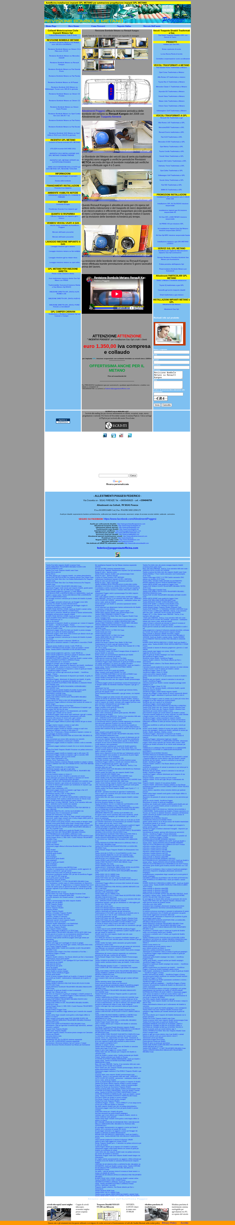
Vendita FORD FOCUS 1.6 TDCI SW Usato (109, 630)
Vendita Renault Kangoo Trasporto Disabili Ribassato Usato (162, 607)
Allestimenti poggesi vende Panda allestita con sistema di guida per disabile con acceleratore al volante (117, 1149)
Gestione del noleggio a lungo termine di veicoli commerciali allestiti (165, 693)
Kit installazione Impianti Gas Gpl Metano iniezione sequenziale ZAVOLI (173, 229)
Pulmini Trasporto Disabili (54, 908)
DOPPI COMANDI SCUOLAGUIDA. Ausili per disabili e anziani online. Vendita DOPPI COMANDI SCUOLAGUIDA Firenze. (67, 648)
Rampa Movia (50, 574)
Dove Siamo (73, 25)
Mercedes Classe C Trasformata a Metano (171, 87)
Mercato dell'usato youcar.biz (63, 232)
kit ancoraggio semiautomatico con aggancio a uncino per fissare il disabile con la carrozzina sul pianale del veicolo (116, 1128)
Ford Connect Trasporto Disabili (56, 946)
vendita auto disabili (52, 844)
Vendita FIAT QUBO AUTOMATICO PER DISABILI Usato (65, 1024)
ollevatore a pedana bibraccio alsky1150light (157, 851)
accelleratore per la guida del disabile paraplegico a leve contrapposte (165, 1008)
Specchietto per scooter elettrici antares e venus (158, 711)
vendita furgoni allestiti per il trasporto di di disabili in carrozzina (116, 1147)
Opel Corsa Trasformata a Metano (171, 72)
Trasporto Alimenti (110, 116)
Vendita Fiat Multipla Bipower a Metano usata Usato (112, 909)
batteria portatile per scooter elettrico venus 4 (157, 946)
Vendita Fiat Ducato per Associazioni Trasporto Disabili (113, 1087)
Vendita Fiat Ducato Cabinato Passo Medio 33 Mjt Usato (113, 642)
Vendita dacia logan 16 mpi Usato (106, 1048)
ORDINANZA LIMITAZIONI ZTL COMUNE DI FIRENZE (64, 196)
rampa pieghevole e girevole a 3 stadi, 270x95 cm (62, 656)
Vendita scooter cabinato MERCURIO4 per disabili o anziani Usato (116, 1194)
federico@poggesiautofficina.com (117, 388)
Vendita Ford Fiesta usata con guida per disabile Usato (63, 872)
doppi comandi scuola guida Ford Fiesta (108, 732)
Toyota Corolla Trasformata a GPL (171, 151)
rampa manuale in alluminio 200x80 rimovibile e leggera (161, 633)
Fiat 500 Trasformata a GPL (171, 185)
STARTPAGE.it (63, 422)
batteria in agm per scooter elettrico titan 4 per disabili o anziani (163, 1034)
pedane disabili (51, 850)
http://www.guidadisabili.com (129, 527)
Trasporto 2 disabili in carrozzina (56, 916)
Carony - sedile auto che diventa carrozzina (59, 925)
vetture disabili (51, 855)
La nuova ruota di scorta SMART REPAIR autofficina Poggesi (115, 929)
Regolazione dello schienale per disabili (108, 656)
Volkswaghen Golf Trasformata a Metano (172, 110)
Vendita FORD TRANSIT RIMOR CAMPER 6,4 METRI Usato (116, 1015)
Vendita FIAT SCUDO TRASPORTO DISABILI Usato (64, 586)
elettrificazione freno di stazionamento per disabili (62, 813)
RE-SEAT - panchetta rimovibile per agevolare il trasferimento (115, 792)
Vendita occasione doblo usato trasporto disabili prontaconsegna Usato (117, 1089)
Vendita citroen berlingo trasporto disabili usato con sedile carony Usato (118, 783)
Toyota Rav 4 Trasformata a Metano (171, 82)
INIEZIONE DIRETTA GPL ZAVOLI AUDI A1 (64, 298)
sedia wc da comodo (52, 621)
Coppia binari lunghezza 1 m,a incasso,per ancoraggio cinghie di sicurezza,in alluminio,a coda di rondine (66, 606)
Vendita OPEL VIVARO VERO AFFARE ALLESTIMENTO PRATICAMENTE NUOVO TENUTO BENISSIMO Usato (162, 582)
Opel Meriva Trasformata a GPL (171, 146)
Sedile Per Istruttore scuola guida (105, 709)
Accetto (184, 1222)
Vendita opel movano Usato (104, 906)
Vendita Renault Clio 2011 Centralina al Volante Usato (160, 605)
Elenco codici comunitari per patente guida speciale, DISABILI (115, 713)
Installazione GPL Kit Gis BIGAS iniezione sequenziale (172, 204)
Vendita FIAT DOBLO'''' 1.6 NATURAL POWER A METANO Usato (165, 609)
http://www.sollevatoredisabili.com (136, 543)
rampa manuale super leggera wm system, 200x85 (159, 651)
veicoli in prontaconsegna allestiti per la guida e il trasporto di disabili (117, 1082)
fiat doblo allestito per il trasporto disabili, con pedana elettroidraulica (68, 575)
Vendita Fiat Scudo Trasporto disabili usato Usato (62, 570)
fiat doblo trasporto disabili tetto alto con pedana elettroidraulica (115, 1106)
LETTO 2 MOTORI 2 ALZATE (105, 1185)
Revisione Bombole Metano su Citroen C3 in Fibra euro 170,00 (64, 50)
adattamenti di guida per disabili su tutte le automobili (63, 990)
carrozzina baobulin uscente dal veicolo (107, 800)
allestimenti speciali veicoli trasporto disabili (60, 920)
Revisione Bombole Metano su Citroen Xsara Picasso (64, 108)
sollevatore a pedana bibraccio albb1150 (155, 846)
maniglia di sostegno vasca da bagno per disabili (61, 663)
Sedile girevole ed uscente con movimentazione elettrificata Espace (67, 934)
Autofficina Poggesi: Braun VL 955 (154, 670)
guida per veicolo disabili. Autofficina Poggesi (158, 800)
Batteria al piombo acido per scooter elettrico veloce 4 (160, 1036)
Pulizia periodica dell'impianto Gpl (171, 264)
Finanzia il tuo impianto (63, 188)
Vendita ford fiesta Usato (103, 633)
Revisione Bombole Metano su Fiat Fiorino (64, 120)
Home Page (51, 25)
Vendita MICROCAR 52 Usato (56, 892)
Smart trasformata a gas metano (172, 295)
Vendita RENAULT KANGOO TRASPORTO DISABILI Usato (163, 923)
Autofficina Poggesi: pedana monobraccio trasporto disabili (162, 718)
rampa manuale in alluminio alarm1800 (155, 857)
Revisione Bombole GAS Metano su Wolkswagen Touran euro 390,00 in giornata (61, 88)
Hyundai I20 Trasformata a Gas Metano (58, 814)
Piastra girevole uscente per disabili (154, 1041)
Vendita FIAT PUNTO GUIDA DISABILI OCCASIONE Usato (163, 1045)
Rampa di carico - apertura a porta (106, 572)
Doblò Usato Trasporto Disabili (56, 1031)
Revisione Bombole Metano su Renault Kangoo (64, 63)
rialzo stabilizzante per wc (54, 619)
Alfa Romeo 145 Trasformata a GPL (171, 122)
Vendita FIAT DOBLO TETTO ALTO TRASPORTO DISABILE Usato (118, 971)
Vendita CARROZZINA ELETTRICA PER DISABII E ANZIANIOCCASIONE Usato (64, 692)
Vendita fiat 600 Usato (102, 640)
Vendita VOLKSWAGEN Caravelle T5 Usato (109, 786)
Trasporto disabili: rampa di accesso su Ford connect (159, 778)
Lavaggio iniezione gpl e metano (63, 246)
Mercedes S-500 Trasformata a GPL (171, 142)
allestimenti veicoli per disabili (56, 922)
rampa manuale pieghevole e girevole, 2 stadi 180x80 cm (64, 653)
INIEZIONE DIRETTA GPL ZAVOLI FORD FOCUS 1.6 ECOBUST (64, 306)
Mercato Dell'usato (152, 25)
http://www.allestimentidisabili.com (127, 533)
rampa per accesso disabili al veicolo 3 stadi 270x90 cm (64, 646)
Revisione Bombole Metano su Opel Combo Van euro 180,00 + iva (64, 114)
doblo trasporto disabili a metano (56, 929)
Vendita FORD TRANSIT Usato (105, 649)
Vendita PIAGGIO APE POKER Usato (107, 774)
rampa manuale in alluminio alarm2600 (155, 892)
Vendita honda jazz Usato (103, 632)
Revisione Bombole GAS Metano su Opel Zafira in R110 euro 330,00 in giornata (63, 134)
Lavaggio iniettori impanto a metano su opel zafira (62, 725)
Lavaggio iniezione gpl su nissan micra (63, 257)
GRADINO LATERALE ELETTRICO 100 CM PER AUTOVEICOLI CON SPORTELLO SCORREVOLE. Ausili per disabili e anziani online (165, 879)
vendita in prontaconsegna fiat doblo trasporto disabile (63, 901)
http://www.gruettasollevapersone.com (131, 524)
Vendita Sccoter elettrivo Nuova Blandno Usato (61, 806)
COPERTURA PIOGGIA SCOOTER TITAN (157, 820)
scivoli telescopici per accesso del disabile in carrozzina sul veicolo (67, 778)
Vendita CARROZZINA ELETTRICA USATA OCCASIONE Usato (116, 997)
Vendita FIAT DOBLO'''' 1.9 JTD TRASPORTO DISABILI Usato (67, 881)
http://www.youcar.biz (125, 541)
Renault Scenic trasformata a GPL (171, 132)
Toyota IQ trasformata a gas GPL (171, 285)
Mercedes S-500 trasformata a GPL (57, 792)
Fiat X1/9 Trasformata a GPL (171, 137)
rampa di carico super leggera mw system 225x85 (111, 1141)
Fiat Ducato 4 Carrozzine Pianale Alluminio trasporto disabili (115, 1027)
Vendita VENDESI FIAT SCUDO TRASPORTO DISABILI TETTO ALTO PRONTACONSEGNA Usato (117, 734)
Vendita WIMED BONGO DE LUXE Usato (109, 865)
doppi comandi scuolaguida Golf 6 (106, 1043)
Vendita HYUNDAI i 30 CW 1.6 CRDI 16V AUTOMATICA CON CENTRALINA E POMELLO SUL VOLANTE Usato (116, 805)
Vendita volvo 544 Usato (103, 904)
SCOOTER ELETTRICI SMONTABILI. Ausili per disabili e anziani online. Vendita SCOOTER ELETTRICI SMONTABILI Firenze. (117, 1091)
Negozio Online (124, 25)
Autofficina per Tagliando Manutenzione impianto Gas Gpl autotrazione (173, 251)
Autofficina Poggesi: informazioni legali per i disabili (160, 739)
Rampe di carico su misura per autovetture (156, 1043)
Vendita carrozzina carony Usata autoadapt (108, 981)
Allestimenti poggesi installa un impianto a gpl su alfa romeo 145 (67, 753)
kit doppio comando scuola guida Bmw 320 (109, 758)
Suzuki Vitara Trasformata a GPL (171, 156)
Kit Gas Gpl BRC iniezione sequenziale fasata (173, 235)
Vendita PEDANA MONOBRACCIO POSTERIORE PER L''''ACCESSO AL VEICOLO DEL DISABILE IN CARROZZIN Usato (116, 839)
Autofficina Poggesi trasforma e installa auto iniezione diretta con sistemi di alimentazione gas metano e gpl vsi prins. (116, 762)
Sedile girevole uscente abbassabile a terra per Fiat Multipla (114, 660)
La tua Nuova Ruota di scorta (171, 54)
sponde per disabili (52, 851)
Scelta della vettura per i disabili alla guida (109, 1111)
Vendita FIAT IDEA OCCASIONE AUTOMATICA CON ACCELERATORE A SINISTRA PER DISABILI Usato (113, 827)
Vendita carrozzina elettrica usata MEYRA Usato (61, 867)
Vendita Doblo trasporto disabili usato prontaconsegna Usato (114, 574)
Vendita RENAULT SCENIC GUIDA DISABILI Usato (160, 602)
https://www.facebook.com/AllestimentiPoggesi (130, 519)
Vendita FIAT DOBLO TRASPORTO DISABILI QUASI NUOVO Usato (69, 836)
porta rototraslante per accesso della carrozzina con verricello (65, 739)
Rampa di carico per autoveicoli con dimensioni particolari (114, 581)
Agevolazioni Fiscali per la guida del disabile (109, 670)
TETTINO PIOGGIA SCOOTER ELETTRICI (157, 755)
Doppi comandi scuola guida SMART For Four (110, 672)
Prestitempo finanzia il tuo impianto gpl (63, 209)
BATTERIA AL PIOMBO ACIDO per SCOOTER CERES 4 (162, 1025)
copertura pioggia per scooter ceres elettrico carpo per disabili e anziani (165, 756)
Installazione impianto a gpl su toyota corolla (60, 756)
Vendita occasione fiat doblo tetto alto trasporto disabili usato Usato (164, 572)
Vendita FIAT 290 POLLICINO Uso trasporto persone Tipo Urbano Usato (70, 577)
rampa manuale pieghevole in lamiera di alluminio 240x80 (114, 1140)
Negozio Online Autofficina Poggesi (57, 973)
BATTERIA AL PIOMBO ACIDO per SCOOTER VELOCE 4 (163, 1027)
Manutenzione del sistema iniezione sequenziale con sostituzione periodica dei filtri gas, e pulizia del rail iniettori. (116, 954)
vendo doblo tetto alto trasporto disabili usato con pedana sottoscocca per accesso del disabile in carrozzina (117, 1153)
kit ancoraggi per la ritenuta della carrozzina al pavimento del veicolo (165, 899)
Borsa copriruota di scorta (171, 49)
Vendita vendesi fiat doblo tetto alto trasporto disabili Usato (114, 772)
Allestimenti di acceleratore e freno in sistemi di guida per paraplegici (165, 869)
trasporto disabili (51, 843)
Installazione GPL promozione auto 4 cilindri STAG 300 (173, 198)
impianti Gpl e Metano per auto (56, 992)
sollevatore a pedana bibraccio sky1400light (157, 855)
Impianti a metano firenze (54, 841)
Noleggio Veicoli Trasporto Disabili (57, 915)
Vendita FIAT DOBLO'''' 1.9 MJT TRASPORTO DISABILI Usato (164, 1048)
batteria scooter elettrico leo (151, 944)
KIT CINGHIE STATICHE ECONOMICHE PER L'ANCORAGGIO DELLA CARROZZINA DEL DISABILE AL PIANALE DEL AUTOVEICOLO (117, 1123)
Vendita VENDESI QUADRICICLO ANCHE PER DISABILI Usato (117, 960)
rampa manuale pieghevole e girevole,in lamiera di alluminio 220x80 (68, 655)
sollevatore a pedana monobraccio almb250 (156, 950)
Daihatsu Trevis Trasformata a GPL (171, 166)
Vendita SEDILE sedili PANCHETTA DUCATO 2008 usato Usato (116, 860)
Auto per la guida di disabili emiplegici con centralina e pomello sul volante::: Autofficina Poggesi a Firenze (165, 836)
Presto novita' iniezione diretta (63, 273)
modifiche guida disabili (54, 853)
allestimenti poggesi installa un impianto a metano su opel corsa (66, 728)
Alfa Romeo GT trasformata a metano (171, 77)
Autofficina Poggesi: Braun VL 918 (154, 686)
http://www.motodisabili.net (129, 529)
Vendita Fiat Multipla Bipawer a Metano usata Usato (112, 908)
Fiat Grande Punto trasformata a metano (59, 727)
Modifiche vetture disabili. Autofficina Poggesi (158, 658)
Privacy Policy (169, 1222)
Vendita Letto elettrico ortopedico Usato (108, 711)
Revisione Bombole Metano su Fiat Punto (59, 706)
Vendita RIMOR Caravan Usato (56, 969)
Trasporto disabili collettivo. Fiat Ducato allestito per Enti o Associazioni (69, 957)
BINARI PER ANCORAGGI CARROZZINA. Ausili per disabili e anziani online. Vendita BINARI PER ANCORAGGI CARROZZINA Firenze (117, 1136)
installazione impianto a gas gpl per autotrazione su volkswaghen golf (117, 902)
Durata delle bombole (63, 181)
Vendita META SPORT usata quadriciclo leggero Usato (160, 584)
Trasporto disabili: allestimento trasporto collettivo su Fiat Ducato (164, 785)
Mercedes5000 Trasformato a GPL (171, 127)
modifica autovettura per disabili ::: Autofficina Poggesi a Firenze (164, 974)
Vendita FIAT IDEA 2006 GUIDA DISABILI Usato (159, 600)
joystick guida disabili (53, 974)
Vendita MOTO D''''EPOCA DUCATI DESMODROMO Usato (66, 700)
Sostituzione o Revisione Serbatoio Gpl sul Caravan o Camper (64, 315)
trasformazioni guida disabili (55, 858)
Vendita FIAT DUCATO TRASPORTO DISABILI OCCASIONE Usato (69, 781)
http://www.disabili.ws (125, 538)
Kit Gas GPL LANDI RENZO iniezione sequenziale (173, 218)
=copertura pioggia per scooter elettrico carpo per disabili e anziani (164, 758)
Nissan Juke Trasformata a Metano (171, 101)
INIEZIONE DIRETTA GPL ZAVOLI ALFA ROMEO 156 (64, 293)
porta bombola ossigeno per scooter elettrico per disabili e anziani (164, 713)
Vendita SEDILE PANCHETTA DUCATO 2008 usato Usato (114, 677)
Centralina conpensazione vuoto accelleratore (173, 59)
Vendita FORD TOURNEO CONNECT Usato (110, 614)
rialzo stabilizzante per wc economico (58, 662)
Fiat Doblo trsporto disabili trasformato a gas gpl (158, 999)
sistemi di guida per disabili (55, 862)
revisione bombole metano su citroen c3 (59, 774)
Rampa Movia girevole (53, 572)
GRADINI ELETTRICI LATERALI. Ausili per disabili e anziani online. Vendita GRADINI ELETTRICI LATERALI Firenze (69, 659)
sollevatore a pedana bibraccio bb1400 (155, 850)
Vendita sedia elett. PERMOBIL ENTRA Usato (110, 676)
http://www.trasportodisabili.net (129, 525)
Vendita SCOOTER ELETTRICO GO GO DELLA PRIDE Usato (116, 674)
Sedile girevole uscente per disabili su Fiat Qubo (110, 658)
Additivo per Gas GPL (171, 44)
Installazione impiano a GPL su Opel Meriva (60, 793)
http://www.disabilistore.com (129, 540)
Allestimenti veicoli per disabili (153, 1038)
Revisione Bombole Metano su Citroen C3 (64, 100)
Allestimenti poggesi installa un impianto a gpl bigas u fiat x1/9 (67, 790)
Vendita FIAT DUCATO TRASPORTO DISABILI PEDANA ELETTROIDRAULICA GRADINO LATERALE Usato (65, 833)
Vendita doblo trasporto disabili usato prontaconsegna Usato (114, 612)
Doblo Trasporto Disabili (54, 906)
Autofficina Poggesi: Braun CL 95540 (155, 672)
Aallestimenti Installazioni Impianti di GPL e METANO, (113, 579)
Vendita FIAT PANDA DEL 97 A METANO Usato (62, 767)
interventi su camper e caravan (104, 1045)
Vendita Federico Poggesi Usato (56, 1009)
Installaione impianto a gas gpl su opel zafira (60, 769)
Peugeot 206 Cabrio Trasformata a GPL (171, 161)
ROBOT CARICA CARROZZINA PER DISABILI (62, 779)
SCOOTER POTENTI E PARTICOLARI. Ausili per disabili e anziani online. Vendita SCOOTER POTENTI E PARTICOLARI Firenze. (117, 1095)
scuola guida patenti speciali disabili (57, 878)
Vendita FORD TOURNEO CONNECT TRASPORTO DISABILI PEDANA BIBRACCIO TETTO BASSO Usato (116, 624)
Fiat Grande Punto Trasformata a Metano (171, 67)
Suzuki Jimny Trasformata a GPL (172, 180)
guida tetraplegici (51, 864)
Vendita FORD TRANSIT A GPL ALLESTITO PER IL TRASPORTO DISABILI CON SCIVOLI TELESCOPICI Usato (118, 831)
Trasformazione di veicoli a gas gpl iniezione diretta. (112, 644)
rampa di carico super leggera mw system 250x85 (111, 1050)
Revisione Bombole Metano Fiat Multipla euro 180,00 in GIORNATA (64, 43)
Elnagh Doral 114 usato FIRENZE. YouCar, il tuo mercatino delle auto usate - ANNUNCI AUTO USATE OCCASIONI (69, 803)
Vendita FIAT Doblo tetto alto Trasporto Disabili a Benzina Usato (116, 918)
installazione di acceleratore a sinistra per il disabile (62, 741)
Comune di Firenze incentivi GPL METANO (64, 142)
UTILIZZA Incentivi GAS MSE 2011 (63, 149)
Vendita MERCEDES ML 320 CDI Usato (108, 637)
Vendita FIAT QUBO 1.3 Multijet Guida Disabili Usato (161, 604)
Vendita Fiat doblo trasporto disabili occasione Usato (63, 565)
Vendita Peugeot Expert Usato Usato (106, 1022)
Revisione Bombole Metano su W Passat (63, 82)
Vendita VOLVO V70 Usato (104, 811)
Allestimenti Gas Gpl (171, 309)
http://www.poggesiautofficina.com (128, 531)
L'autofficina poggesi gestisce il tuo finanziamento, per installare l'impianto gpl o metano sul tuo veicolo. (66, 712)
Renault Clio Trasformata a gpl (171, 118)
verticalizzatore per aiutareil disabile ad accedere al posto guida (66, 690)
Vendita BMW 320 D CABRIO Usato (107, 874)
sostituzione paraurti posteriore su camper (59, 997)
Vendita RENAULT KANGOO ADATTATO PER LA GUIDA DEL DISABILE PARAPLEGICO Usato (164, 921)
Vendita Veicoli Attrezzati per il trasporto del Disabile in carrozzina (116, 1046)
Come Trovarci (98, 25)
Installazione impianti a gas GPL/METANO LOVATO (172, 242)
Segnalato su (63, 420)
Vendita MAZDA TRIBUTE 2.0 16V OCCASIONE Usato (114, 855)
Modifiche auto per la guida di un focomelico (157, 702)
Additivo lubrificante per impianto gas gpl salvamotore (112, 911)
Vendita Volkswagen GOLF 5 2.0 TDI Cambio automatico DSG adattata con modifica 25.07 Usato (163, 578)
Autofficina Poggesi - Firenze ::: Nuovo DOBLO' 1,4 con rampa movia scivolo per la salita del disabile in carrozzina (118, 1103)
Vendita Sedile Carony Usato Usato (106, 976)
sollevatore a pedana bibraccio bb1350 (155, 848)
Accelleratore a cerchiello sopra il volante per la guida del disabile (164, 930)
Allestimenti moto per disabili (56, 879)
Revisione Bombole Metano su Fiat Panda (64, 76)
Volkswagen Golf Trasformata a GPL (171, 175)
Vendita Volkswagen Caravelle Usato (154, 590)
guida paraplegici (51, 860)
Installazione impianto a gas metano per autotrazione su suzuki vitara (68, 783)
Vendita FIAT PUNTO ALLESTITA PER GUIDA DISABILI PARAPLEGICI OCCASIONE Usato (114, 857)
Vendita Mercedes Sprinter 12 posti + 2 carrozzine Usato (113, 966)
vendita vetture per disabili (54, 981)
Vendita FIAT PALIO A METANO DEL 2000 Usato (111, 781)
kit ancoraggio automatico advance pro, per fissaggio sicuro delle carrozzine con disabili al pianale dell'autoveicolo (67, 603)
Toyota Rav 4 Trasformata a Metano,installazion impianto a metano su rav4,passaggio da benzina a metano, (68, 733)
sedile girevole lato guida (54, 966)
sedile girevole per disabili (54, 962)
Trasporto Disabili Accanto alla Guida (58, 918)
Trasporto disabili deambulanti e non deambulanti (62, 923)
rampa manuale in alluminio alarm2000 (155, 888)
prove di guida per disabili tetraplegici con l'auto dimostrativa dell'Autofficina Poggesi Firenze (162, 655)
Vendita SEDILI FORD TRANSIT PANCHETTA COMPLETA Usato (117, 1034)
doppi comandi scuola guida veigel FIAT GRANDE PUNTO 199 (67, 1018)
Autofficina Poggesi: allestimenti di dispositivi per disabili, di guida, (68, 679)
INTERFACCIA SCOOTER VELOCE (155, 753)
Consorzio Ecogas (63, 204)
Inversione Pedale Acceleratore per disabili (108, 720)
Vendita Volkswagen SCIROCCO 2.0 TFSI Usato (62, 930)
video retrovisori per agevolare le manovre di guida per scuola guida (117, 785)
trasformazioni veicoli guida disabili (57, 959)
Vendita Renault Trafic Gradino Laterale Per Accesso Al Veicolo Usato (68, 799)
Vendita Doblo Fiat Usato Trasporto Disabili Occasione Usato (66, 894)
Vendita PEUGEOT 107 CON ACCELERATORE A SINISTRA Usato (68, 797)
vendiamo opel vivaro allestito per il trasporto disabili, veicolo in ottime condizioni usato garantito (116, 1116)
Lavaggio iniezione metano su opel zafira (64, 262)
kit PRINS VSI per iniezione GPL (172, 224)
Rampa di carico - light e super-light (106, 583)
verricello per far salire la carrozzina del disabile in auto (63, 681)
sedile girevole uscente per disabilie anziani (156, 902)
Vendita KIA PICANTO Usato (104, 639)
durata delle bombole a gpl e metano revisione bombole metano (115, 760)
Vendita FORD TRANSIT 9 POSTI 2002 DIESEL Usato (113, 862)
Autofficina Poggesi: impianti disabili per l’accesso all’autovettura (164, 720)
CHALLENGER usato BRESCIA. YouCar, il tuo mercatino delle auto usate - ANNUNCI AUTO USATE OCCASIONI (118, 717)
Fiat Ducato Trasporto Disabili (56, 927)
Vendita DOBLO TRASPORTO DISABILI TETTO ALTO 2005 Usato (68, 932)
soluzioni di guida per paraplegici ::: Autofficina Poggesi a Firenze (164, 983)
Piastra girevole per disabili (104, 714)
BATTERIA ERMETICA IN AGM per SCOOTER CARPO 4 (162, 1024)
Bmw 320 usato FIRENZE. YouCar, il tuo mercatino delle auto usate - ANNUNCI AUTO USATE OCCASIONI (118, 1065)
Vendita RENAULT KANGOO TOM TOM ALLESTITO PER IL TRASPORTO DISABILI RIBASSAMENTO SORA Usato (116, 835)
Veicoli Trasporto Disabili (54, 904)
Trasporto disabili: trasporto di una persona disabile (159, 783)
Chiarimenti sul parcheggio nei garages (63, 176)
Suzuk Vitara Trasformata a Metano (171, 96)
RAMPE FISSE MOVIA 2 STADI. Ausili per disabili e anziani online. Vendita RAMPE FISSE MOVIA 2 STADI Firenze (69, 610)
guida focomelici (51, 865)
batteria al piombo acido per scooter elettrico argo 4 (159, 1029)
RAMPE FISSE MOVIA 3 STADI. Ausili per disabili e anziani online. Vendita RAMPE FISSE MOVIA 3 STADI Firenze (69, 617)
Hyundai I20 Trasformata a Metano (171, 91)
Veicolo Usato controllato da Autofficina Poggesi (64, 226)
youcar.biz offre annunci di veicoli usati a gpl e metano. (64, 718)
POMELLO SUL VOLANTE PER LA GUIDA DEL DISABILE (115, 1020)
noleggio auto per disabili (54, 902)
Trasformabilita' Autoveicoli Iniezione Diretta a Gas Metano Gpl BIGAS (64, 286)
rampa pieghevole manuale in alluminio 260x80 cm (62, 640)
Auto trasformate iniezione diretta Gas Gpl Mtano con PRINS (64, 279)
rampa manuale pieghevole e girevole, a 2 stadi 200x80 (63, 591)
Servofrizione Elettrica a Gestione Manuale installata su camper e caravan (69, 762)
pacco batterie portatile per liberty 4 (154, 948)
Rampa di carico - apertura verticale (106, 575)
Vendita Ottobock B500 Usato (104, 1190)
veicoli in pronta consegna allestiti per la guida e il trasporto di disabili (69, 976)
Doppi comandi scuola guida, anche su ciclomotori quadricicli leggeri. (117, 825)
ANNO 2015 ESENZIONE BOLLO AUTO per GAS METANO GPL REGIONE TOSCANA (63, 168)
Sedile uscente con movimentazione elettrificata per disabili (114, 655)
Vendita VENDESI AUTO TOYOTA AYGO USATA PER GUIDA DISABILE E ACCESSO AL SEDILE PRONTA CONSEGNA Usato (117, 585)
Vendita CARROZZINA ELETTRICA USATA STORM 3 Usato (115, 922)
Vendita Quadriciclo (52, 1038)
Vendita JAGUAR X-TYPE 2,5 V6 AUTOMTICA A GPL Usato (115, 853)
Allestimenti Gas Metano (171, 304)
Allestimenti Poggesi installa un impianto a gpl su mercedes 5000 (67, 755)
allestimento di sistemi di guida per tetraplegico (158, 802)
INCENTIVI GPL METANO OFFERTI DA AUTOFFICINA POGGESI (64, 161)
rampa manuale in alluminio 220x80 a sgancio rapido (112, 611)
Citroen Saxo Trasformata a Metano (171, 106)
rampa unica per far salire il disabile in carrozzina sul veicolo (65, 776)
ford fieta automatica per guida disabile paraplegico (111, 1113)
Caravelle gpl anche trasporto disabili (171, 290)
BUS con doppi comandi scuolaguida (107, 706)
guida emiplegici (51, 857)
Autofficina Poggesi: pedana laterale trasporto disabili (160, 691)
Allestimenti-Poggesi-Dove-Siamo (154, 1039)
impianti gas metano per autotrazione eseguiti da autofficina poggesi (117, 985)
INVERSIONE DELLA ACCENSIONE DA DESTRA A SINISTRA (164, 706)
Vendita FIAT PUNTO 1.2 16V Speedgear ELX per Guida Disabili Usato (69, 960)
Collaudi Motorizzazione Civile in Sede (63, 35)
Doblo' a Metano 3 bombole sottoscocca (171, 280)
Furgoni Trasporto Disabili (54, 911)
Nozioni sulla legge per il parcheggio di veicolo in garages (64, 943)
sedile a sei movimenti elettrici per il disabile (157, 932)
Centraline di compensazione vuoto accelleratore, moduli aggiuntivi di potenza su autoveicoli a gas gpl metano (68, 870)
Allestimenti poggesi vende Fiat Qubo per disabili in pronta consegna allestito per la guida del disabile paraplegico (68, 631)
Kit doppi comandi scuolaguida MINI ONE (60, 895)
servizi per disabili (52, 967)
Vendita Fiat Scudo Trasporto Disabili (107, 1101)
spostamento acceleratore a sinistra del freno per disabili (64, 936)
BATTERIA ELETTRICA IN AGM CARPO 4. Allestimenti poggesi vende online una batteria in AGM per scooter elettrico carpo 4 (165, 993)
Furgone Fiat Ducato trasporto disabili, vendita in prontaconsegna (116, 1085)
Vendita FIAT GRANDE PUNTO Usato (59, 695)
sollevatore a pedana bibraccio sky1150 (155, 853)
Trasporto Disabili (52, 909)
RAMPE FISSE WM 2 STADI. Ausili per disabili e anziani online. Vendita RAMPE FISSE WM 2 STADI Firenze (117, 1179)
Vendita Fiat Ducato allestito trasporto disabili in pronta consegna (116, 1083)
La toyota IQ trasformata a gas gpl (106, 916)
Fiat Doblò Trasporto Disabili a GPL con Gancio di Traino (173, 36)
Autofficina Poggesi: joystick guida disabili (157, 704)
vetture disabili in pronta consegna (57, 971)
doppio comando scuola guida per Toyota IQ (109, 707)
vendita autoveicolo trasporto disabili (155, 674)
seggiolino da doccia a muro (152, 653)
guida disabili (50, 955)
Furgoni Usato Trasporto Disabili (56, 1029)
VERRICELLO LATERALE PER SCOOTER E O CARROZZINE (164, 748)
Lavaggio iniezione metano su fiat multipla (64, 251)
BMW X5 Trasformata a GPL (171, 190)
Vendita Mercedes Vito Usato (104, 864)
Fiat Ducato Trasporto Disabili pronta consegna (110, 1099)
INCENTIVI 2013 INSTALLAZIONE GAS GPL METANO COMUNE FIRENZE (64, 154)
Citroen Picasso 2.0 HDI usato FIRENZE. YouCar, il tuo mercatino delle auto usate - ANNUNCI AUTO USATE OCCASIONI (164, 611)
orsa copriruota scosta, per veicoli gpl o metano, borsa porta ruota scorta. (69, 944)
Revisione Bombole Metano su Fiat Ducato (64, 127)
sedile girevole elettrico (53, 964)
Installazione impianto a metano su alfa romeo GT (62, 730)
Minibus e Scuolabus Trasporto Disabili (59, 913)
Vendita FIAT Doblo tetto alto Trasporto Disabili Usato (113, 878)
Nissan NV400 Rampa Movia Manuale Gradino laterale (64, 800)
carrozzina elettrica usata (53, 1036)
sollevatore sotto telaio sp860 (152, 904)
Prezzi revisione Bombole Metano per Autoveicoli (173, 270)
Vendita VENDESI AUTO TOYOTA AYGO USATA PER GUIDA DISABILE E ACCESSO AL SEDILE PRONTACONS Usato (116, 620)
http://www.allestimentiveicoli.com (135, 536)
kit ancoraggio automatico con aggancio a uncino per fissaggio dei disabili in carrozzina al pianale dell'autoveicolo (116, 1131)
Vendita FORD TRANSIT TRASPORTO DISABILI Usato (162, 925)
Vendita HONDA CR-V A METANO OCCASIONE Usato (113, 776)
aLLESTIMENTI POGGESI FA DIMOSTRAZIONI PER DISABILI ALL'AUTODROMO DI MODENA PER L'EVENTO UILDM (117, 808)
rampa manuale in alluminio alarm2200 (155, 890)
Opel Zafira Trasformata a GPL (171, 170)
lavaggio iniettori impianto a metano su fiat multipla (63, 720)
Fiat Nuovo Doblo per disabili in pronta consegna (111, 1097)
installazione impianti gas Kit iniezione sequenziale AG (173, 211)
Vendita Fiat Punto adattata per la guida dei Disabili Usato (65, 830)
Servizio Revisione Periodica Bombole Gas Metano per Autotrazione (173, 258)
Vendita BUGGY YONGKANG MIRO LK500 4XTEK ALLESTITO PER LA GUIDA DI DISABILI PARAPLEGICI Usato (117, 868)
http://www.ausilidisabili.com (129, 534)
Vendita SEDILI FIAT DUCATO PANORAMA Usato (112, 778)
